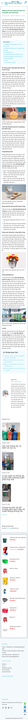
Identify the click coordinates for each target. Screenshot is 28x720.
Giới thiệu (4, 664)
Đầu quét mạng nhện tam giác (17, 598)
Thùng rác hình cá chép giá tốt (17, 547)
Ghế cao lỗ (12, 617)
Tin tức (3, 666)
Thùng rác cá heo (14, 589)
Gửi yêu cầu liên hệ (6, 671)
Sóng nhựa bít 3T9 (14, 559)
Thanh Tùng (25, 712)
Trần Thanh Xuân (16, 15)
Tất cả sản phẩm (5, 669)
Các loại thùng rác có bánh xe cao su (11, 447)
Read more (4, 451)
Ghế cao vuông (13, 568)
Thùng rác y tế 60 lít (15, 577)
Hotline (25, 704)
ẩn (11, 42)
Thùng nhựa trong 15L (15, 626)
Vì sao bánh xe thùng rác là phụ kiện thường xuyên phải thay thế (13, 478)
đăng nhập (8, 528)
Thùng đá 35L (13, 608)
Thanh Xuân (25, 708)
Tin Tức (23, 15)
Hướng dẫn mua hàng (7, 667)
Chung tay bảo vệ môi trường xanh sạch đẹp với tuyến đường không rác (13, 509)
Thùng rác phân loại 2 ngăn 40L (18, 537)
